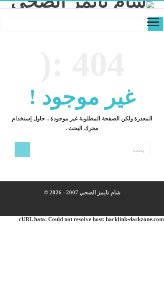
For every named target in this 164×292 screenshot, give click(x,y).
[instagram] (76, 203)
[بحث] (22, 149)
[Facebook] (93, 203)
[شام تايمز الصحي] (82, 4)
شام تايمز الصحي (99, 192)
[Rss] (101, 203)
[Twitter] (84, 203)
